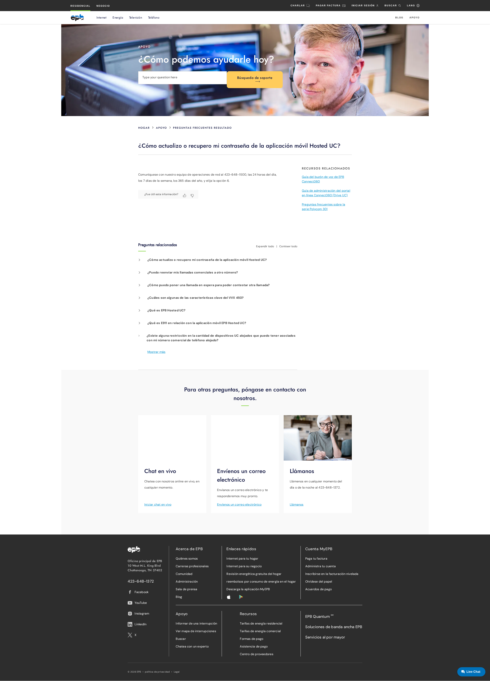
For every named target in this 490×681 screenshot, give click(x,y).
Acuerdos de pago (318, 589)
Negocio (103, 6)
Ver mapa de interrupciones (196, 631)
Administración (187, 582)
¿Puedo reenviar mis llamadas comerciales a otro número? (192, 272)
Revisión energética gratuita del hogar (253, 574)
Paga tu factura (316, 559)
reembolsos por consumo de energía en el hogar (261, 582)
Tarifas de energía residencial (261, 623)
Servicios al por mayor (325, 637)
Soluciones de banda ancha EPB (333, 626)
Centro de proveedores (256, 654)
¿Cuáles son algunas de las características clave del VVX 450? (195, 298)
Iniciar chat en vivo (157, 505)
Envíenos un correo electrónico (239, 505)
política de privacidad (157, 671)
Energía (118, 18)
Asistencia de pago (254, 646)
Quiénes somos (187, 559)
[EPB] (77, 17)
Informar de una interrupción (196, 623)
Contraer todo (288, 246)
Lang (411, 5)
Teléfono (153, 18)
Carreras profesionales (192, 566)
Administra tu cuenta (320, 566)
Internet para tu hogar (242, 559)
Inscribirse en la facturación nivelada (332, 574)
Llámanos (297, 505)
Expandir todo (265, 246)
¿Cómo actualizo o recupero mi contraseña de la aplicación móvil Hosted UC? (207, 260)
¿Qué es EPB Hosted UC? (166, 310)
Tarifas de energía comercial (260, 631)
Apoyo (414, 17)
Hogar (144, 128)
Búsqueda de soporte (255, 77)
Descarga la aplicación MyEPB (248, 589)
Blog (399, 17)
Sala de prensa (186, 589)
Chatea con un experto (192, 646)
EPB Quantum (319, 616)
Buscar (181, 639)
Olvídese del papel (318, 582)
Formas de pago (251, 639)
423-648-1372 (141, 581)
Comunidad (184, 574)
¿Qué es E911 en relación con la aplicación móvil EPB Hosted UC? (196, 323)
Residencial (80, 6)
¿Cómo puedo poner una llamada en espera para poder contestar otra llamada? (208, 285)
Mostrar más (156, 352)
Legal (177, 671)
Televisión (135, 18)
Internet (101, 18)
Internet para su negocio (244, 566)
